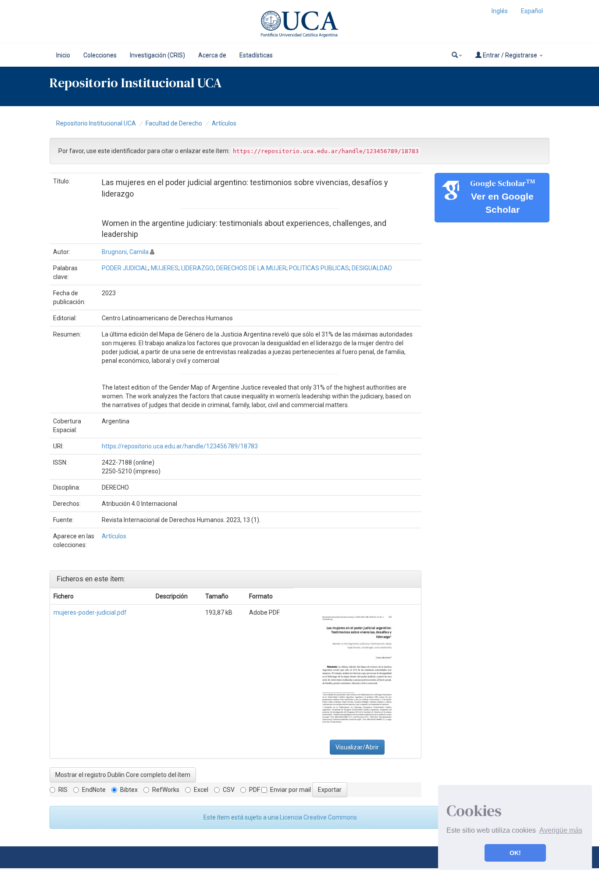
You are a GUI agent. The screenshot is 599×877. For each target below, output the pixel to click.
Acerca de (212, 55)
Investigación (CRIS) (157, 55)
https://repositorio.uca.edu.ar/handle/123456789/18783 (180, 446)
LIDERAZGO (197, 268)
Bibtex (129, 789)
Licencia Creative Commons (318, 817)
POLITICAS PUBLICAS (319, 268)
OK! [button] (515, 852)
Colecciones (100, 55)
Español (532, 10)
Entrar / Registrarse (509, 55)
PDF (254, 789)
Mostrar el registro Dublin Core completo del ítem (122, 774)
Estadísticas (256, 55)
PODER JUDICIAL (125, 268)
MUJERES (164, 268)
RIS (63, 789)
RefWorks (165, 789)
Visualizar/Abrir (357, 747)
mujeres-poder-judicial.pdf (90, 612)
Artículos (224, 123)
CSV (229, 789)
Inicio (63, 55)
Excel (201, 789)
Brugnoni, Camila (125, 251)
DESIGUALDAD (372, 268)
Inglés (500, 10)
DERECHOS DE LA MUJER (251, 268)
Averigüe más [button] (560, 830)
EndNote (94, 789)
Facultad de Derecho (174, 123)
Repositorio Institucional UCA (96, 123)
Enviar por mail (290, 789)
